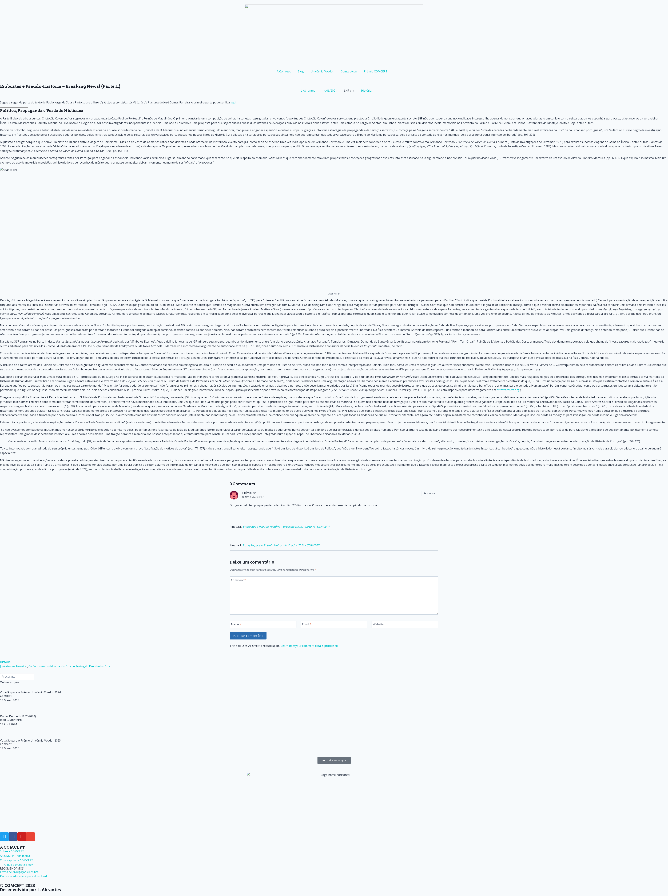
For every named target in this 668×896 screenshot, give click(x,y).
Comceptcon (349, 71)
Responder (430, 493)
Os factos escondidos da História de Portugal (58, 666)
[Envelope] (30, 836)
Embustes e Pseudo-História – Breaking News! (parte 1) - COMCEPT (286, 527)
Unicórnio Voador (322, 71)
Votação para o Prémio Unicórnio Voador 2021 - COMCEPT (281, 545)
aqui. (233, 102)
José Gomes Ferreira (13, 666)
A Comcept (284, 71)
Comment (238, 580)
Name (236, 624)
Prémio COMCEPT (375, 71)
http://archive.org (508, 390)
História (366, 90)
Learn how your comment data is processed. (309, 646)
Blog (301, 71)
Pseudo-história (99, 666)
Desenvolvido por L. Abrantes (30, 889)
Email (306, 624)
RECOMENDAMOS (12, 868)
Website (378, 624)
